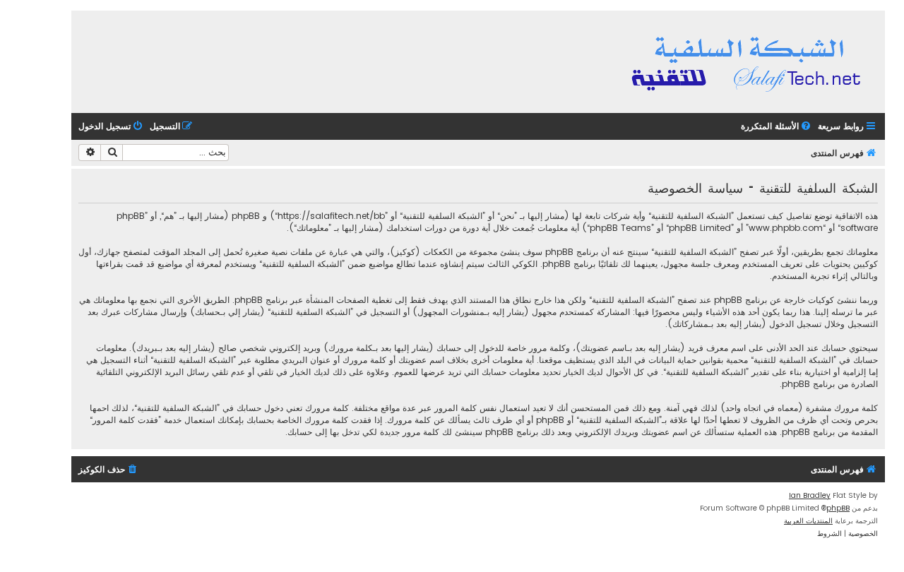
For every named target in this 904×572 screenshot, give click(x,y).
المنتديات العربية (808, 521)
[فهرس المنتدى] (748, 61)
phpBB (838, 508)
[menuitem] (777, 126)
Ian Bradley (810, 495)
